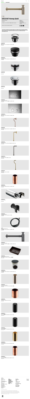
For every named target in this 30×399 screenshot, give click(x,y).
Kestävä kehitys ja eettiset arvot (3, 387)
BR (7, 44)
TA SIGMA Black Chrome (4, 100)
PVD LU (4, 257)
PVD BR (12, 257)
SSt (1, 257)
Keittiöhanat (9, 379)
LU (4, 44)
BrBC (13, 44)
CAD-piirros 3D (21, 21)
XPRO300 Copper (3, 299)
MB (4, 314)
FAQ (1, 382)
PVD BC (9, 257)
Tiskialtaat (9, 380)
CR (1, 44)
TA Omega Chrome (3, 114)
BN (11, 44)
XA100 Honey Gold (3, 142)
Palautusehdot (3, 385)
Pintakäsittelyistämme (4, 381)
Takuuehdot (2, 384)
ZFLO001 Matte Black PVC (4, 228)
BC (8, 44)
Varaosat (21, 23)
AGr (15, 143)
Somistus (9, 382)
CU (5, 44)
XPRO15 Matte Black (3, 328)
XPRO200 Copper (3, 185)
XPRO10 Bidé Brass (3, 342)
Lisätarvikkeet (7, 2)
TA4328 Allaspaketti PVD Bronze (5, 256)
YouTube (28, 379)
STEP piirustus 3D (22, 22)
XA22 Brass (2, 171)
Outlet (9, 383)
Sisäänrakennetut (10, 381)
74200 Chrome (3, 72)
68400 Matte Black (3, 58)
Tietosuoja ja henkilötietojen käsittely (4, 383)
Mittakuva (21, 20)
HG (10, 44)
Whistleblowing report (3, 379)
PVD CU (6, 257)
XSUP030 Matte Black (4, 214)
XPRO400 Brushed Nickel (4, 285)
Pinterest (28, 380)
